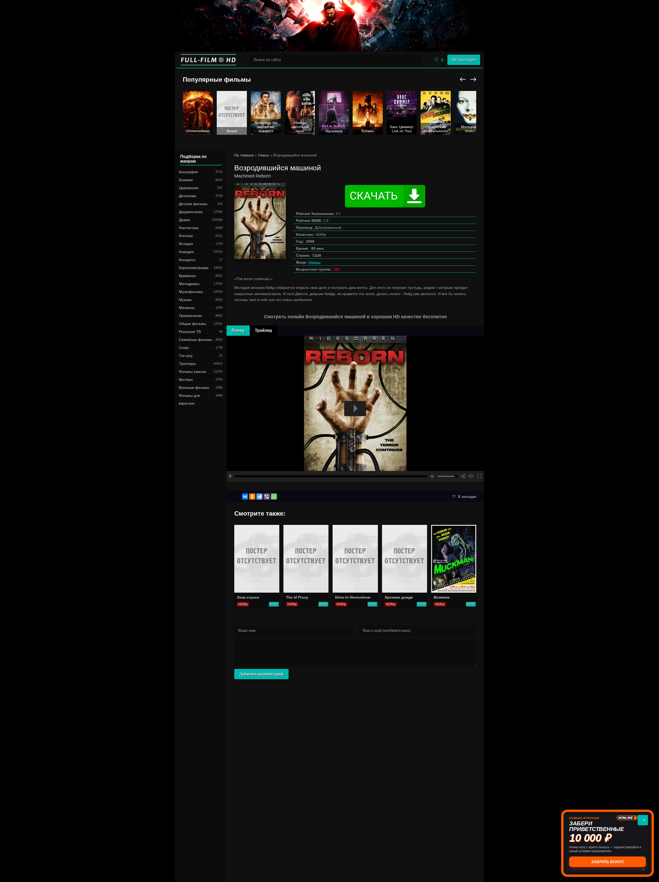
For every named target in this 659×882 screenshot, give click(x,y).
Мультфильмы (191, 292)
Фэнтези (186, 236)
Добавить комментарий (261, 674)
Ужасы (314, 262)
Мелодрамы (189, 284)
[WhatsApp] (274, 496)
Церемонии (188, 188)
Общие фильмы (192, 324)
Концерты (187, 260)
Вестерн (186, 379)
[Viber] (267, 496)
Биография (188, 172)
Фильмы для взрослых (189, 399)
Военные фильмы (194, 387)
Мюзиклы (187, 308)
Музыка (185, 300)
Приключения (190, 316)
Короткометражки (194, 268)
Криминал (187, 276)
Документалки (191, 212)
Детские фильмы (193, 204)
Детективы (187, 196)
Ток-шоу (186, 356)
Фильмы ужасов (192, 371)
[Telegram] (259, 496)
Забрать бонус (607, 862)
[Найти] (418, 60)
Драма (184, 220)
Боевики (186, 180)
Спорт (184, 348)
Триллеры (187, 364)
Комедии (186, 252)
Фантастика (188, 228)
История (186, 244)
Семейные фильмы (195, 340)
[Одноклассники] (252, 496)
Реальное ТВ (190, 332)
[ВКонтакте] (245, 496)
